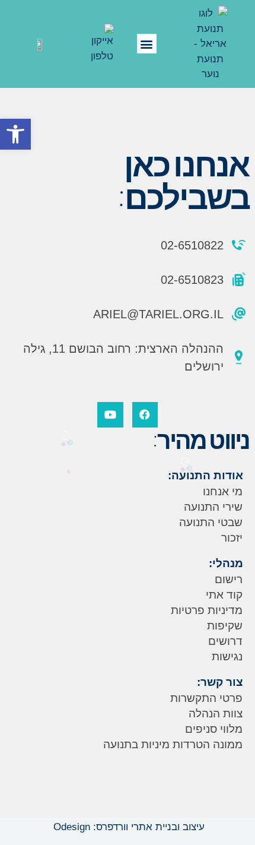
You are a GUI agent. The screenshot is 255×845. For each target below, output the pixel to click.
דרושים (225, 641)
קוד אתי (224, 594)
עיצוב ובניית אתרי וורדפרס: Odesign (127, 827)
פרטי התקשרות (206, 698)
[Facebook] (145, 415)
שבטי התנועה (211, 522)
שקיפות (225, 625)
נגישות (227, 656)
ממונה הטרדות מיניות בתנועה (173, 744)
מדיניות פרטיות (207, 610)
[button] (15, 134)
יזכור (232, 537)
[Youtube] (110, 415)
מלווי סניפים (214, 729)
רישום (229, 579)
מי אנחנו (223, 491)
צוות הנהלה (216, 713)
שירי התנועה (213, 507)
